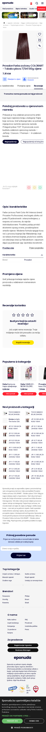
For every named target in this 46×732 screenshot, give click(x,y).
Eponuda (4, 23)
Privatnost (28, 623)
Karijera (10, 633)
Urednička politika (31, 626)
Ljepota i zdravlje (13, 23)
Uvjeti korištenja (13, 623)
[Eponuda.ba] (11, 3)
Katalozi (41, 8)
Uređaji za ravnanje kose (33, 580)
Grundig (5, 599)
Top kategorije (11, 569)
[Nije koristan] (29, 187)
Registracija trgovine (23, 645)
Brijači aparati (29, 577)
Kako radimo (11, 620)
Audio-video (34, 8)
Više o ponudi (10, 394)
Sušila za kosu (30, 574)
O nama (12, 614)
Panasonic (6, 596)
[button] (23, 715)
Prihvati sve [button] (12, 721)
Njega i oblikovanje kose (29, 23)
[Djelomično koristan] (34, 187)
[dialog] (23, 714)
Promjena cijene (24, 86)
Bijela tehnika (21, 8)
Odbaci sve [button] (34, 721)
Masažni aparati (8, 577)
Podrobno (5, 712)
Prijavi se (21, 555)
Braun (27, 599)
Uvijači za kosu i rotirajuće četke (11, 574)
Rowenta (5, 603)
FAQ (26, 620)
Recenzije (38, 86)
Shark (27, 603)
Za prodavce (11, 629)
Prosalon (28, 260)
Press (27, 629)
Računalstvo (8, 8)
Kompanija (11, 626)
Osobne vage (7, 580)
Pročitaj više (8, 248)
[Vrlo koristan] (40, 187)
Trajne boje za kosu (17, 25)
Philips (27, 596)
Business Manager (23, 650)
